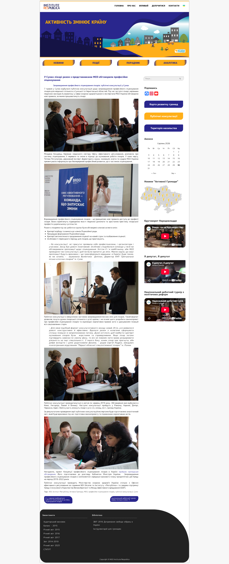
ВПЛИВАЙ (143, 5)
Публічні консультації (163, 116)
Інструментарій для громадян (107, 529)
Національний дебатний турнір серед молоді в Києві (123, 499)
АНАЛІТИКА (170, 62)
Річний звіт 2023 (52, 545)
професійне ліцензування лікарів (101, 492)
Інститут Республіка (60, 492)
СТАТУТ (47, 549)
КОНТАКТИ (174, 5)
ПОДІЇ (95, 62)
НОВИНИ (59, 62)
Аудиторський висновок (54, 521)
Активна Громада (76, 492)
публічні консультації (124, 492)
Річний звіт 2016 (52, 533)
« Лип (153, 173)
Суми (136, 492)
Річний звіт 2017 (52, 537)
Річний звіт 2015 (52, 529)
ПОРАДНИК (133, 62)
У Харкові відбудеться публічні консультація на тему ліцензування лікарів (57, 500)
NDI (50, 492)
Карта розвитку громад (164, 104)
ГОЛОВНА (119, 5)
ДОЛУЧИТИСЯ (158, 5)
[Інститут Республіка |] (64, 7)
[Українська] (184, 6)
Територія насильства (164, 128)
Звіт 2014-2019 (51, 541)
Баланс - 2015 (50, 525)
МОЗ (85, 492)
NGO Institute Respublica (119, 559)
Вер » (174, 173)
